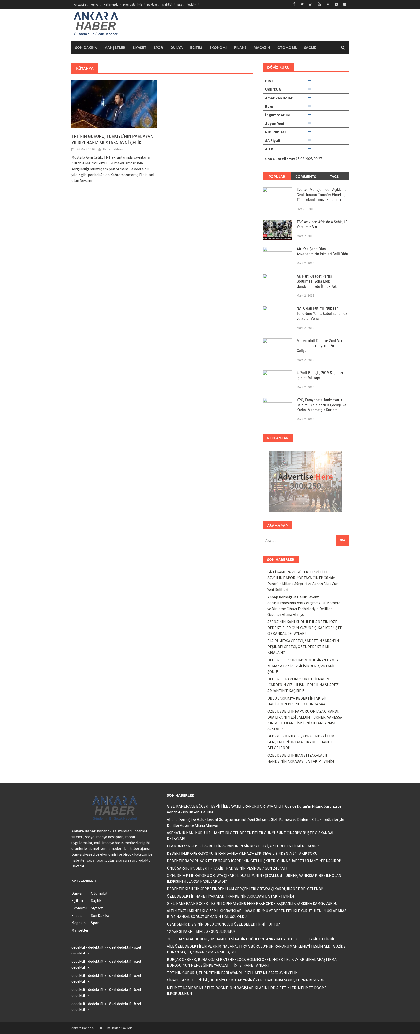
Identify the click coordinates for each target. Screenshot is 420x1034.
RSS (179, 4)
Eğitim (196, 47)
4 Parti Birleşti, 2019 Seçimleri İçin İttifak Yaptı (320, 375)
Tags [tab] (334, 176)
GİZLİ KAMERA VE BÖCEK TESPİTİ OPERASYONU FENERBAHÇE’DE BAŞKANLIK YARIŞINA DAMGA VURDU (252, 903)
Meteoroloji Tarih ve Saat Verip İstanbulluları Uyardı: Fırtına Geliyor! (321, 345)
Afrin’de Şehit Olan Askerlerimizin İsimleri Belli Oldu (322, 251)
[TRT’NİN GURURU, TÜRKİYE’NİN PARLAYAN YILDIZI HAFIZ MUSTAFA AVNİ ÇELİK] (114, 103)
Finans (240, 47)
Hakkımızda (111, 4)
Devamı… (79, 865)
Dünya (176, 47)
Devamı (86, 180)
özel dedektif (120, 947)
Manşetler (114, 47)
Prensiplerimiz (132, 4)
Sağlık (310, 47)
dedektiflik (97, 947)
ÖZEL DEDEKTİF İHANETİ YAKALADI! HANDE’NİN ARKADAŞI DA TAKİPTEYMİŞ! (230, 896)
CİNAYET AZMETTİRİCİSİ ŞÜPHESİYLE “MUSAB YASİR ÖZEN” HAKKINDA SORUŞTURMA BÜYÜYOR (245, 980)
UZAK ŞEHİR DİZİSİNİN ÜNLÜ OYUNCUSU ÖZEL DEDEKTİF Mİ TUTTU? (223, 924)
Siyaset (139, 47)
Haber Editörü (113, 149)
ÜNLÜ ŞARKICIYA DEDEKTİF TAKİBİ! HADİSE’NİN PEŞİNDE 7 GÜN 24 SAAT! (227, 868)
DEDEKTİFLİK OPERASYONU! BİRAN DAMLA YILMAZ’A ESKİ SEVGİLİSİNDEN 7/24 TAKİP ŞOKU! (303, 665)
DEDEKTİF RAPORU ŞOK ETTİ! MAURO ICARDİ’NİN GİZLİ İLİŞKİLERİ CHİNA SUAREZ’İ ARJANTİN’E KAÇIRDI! (303, 684)
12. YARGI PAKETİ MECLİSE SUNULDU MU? (201, 931)
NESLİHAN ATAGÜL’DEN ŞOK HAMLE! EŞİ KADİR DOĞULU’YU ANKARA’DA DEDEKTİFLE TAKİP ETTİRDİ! (250, 938)
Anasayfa (80, 4)
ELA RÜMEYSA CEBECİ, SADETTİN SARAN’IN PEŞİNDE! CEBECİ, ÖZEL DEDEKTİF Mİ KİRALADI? (303, 646)
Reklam (152, 4)
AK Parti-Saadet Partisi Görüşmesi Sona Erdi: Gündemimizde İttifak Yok (317, 281)
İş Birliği (167, 4)
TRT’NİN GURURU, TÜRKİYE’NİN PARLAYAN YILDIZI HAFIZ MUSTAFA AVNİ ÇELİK (232, 972)
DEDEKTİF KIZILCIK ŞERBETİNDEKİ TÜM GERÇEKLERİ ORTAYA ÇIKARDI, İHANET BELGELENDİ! (300, 742)
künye (95, 4)
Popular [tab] (277, 176)
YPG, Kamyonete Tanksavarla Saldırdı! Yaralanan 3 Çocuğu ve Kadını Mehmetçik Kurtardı (321, 405)
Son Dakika (86, 47)
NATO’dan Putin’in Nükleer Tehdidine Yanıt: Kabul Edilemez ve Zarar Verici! (322, 313)
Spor (158, 47)
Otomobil (287, 47)
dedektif (78, 947)
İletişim (191, 4)
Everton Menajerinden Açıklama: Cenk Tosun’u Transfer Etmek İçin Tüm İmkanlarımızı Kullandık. (322, 194)
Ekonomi (218, 47)
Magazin (262, 47)
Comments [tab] (305, 176)
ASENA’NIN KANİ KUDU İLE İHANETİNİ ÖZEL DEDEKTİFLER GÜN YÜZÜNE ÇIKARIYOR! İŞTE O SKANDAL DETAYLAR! (304, 627)
